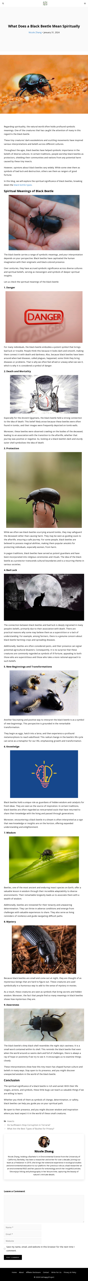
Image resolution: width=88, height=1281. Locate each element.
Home (14, 1272)
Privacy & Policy (70, 1272)
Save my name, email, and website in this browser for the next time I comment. (40, 1248)
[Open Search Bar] (3, 3)
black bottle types (23, 184)
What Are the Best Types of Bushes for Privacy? (30, 1128)
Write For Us (56, 1272)
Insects (10, 1121)
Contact (46, 1272)
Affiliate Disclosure (33, 1272)
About (21, 1272)
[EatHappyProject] (45, 3)
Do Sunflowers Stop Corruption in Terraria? (28, 1125)
